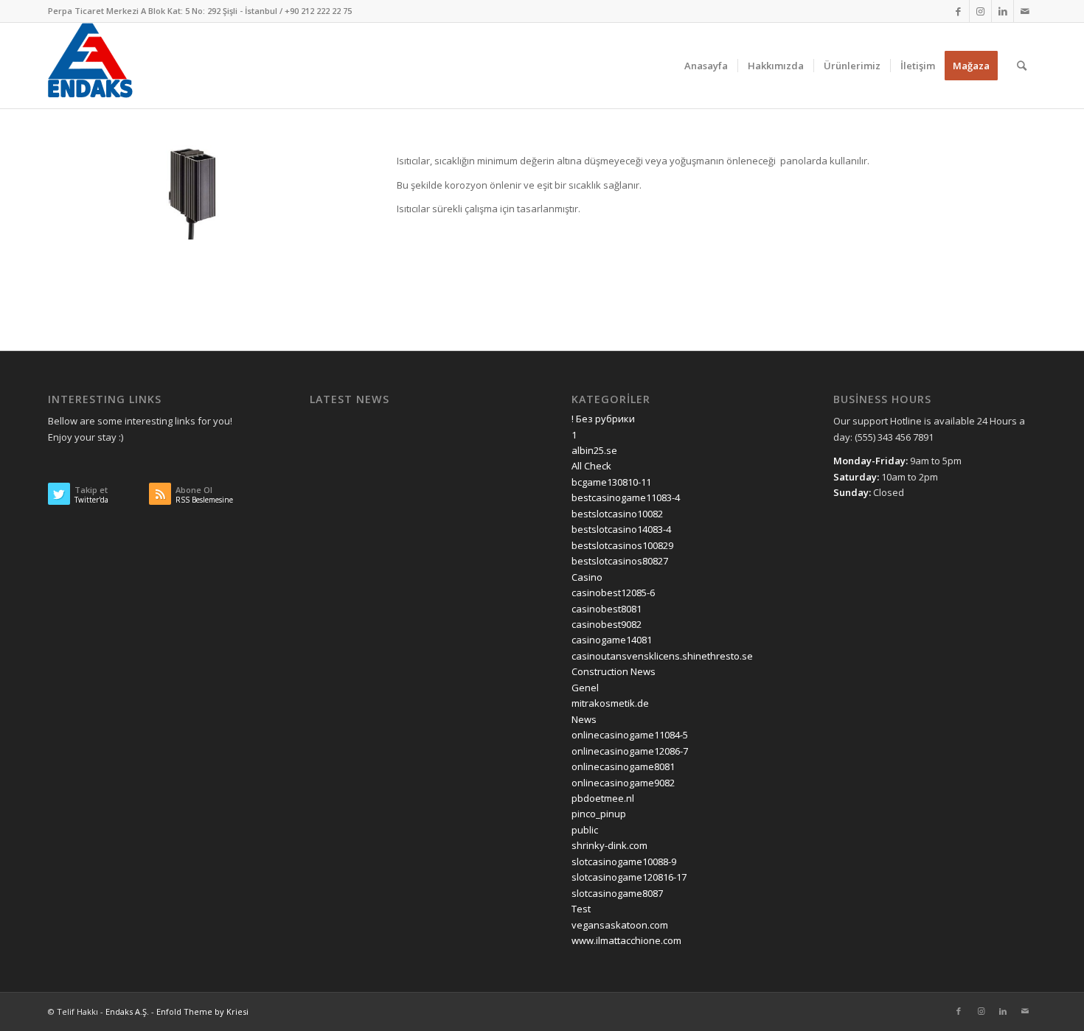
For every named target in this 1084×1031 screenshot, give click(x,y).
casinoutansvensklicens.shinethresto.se (662, 656)
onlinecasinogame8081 (623, 766)
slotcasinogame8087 (617, 893)
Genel (585, 687)
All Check (591, 465)
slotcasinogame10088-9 (623, 861)
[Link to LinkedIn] (1002, 11)
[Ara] (1021, 65)
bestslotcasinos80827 (619, 560)
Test (581, 908)
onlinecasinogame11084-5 (629, 734)
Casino (586, 577)
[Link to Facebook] (958, 11)
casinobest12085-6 (613, 592)
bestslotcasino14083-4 (621, 529)
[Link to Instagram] (980, 11)
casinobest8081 (606, 608)
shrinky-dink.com (609, 845)
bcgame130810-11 (611, 482)
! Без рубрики (603, 418)
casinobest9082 (606, 624)
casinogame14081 (611, 639)
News (584, 719)
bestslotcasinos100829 (622, 545)
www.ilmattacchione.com (626, 940)
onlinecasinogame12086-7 (629, 751)
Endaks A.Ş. (127, 1011)
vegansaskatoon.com (619, 925)
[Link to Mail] (1025, 11)
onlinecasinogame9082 (623, 782)
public (584, 829)
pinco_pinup (598, 813)
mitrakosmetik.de (610, 703)
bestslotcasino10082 (617, 513)
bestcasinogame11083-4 (625, 497)
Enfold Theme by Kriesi (202, 1011)
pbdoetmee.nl (602, 798)
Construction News (613, 671)
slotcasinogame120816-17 (629, 877)
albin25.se (594, 450)
